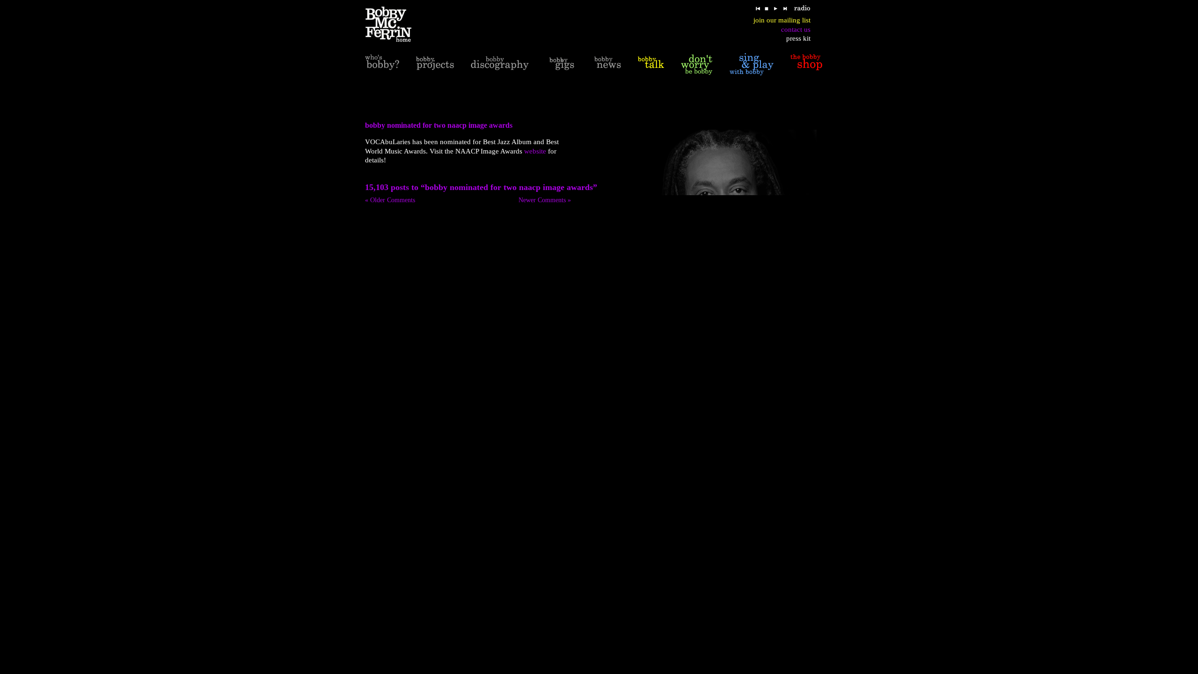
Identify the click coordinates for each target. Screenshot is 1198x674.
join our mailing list (782, 20)
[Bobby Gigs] (561, 64)
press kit (798, 38)
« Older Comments (390, 200)
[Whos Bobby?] (382, 64)
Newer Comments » (545, 200)
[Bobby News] (607, 64)
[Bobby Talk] (651, 64)
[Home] (394, 24)
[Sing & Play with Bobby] (752, 64)
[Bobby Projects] (435, 64)
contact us (796, 29)
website (535, 151)
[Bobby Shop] (806, 64)
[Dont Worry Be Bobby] (697, 64)
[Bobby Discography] (500, 64)
